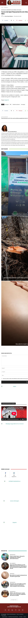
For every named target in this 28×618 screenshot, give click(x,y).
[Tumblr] (19, 610)
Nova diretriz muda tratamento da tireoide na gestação (18, 576)
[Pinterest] (15, 610)
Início (2, 7)
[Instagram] (9, 610)
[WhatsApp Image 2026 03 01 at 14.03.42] (14, 445)
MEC (10, 104)
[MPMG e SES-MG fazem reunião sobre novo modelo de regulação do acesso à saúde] (5, 593)
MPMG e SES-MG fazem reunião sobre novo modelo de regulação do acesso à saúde (18, 594)
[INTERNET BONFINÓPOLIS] (14, 490)
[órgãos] (14, 394)
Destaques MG (12, 591)
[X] (22, 610)
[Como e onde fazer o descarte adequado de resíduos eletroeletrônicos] (5, 557)
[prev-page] (2, 348)
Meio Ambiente (12, 563)
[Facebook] (5, 610)
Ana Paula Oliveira (9, 16)
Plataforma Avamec (16, 104)
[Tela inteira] (25, 419)
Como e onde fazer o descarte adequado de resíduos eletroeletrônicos (17, 557)
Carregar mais (13, 599)
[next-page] (4, 348)
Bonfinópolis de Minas (11, 9)
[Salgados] (14, 522)
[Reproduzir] (3, 419)
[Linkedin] (12, 610)
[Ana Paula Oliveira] (2, 16)
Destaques (6, 7)
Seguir (14, 472)
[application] (14, 413)
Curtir (5, 472)
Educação (19, 9)
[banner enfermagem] (14, 510)
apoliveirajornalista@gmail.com (14, 606)
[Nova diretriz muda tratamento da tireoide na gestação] (5, 575)
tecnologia (23, 104)
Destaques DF (12, 554)
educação (7, 104)
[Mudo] (23, 419)
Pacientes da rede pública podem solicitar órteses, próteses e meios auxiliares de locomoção (18, 585)
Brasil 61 (7, 100)
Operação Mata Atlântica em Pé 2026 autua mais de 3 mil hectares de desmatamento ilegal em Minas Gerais (18, 566)
